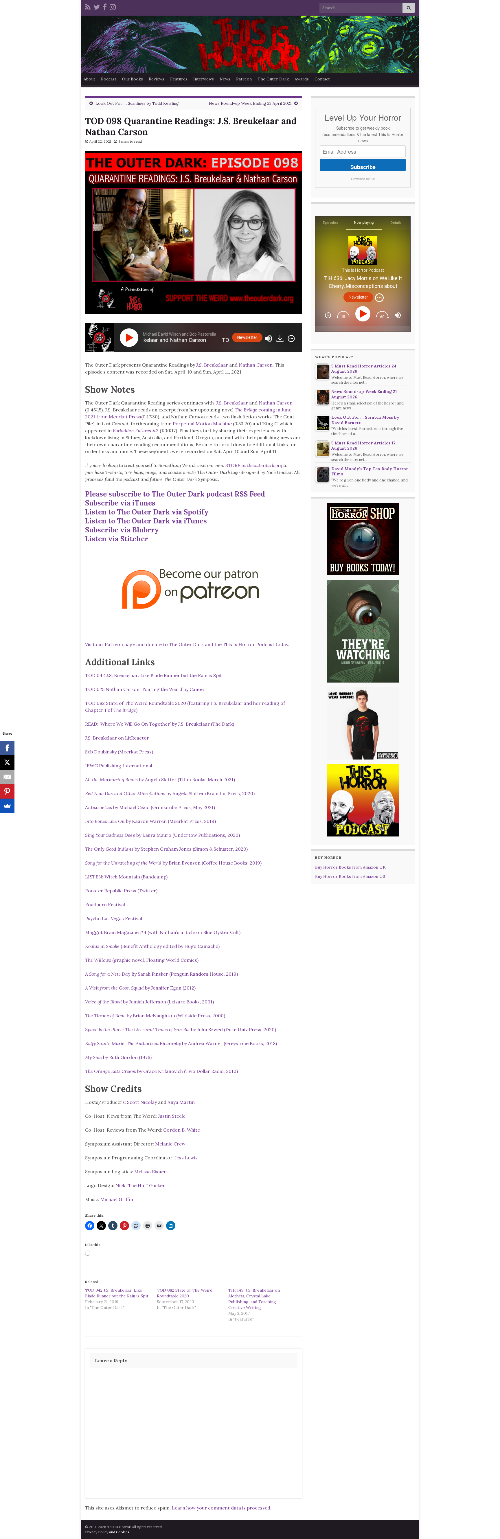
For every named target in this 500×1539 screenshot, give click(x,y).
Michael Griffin (116, 1199)
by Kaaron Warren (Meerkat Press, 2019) (150, 821)
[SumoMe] (7, 806)
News (225, 79)
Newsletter (247, 337)
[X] (7, 762)
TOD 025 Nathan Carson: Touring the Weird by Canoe (144, 689)
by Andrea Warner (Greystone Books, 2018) (181, 1043)
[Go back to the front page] (250, 44)
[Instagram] (113, 6)
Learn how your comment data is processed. (221, 1508)
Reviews (156, 79)
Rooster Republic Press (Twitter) (121, 890)
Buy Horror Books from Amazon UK (350, 867)
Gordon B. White (181, 1130)
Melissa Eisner (150, 1171)
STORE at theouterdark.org (253, 465)
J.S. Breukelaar (212, 365)
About (89, 79)
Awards (302, 79)
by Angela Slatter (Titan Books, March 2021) (160, 779)
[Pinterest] (7, 791)
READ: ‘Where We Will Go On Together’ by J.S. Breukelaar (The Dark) (159, 724)
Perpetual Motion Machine (202, 423)
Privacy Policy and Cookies (107, 1532)
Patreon (244, 79)
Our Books (132, 79)
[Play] (130, 337)
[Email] (7, 777)
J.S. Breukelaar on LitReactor (117, 738)
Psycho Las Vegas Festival (113, 918)
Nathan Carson (256, 365)
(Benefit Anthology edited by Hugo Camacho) (152, 946)
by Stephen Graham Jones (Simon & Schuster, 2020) (166, 849)
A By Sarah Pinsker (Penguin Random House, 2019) (161, 974)
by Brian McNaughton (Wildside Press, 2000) (155, 1015)
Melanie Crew (170, 1144)
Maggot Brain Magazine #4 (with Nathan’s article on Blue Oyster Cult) (162, 932)
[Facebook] (105, 6)
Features (179, 79)
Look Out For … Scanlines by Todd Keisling (137, 103)
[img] (291, 338)
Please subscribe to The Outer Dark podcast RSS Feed (175, 494)
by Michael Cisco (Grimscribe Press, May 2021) (150, 807)
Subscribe (363, 167)
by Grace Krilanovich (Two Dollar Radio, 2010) (161, 1071)
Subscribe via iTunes (120, 503)
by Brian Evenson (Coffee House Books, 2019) (173, 863)
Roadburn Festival (105, 904)
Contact (322, 79)
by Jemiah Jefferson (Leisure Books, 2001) (149, 1002)
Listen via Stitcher (116, 538)
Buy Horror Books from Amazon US (350, 876)
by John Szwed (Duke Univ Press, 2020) (180, 1029)
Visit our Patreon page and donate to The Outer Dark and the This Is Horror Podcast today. (187, 644)
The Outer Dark (273, 79)
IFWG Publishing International (118, 765)
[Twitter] (96, 6)
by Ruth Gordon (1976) (118, 1057)
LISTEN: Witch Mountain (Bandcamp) (126, 877)
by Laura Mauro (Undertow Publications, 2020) (162, 835)
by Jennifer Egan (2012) (140, 988)
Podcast (108, 79)
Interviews (203, 79)
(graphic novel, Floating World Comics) (141, 960)
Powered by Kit (363, 178)
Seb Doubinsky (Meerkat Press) (119, 752)
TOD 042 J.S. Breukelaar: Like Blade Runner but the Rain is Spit (153, 675)
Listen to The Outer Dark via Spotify (147, 512)
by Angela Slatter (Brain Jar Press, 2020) (170, 793)
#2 (136, 430)
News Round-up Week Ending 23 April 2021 (250, 103)
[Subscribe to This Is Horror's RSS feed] (88, 6)
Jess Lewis (186, 1158)
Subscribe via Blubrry (122, 529)
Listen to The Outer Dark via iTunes (146, 520)
